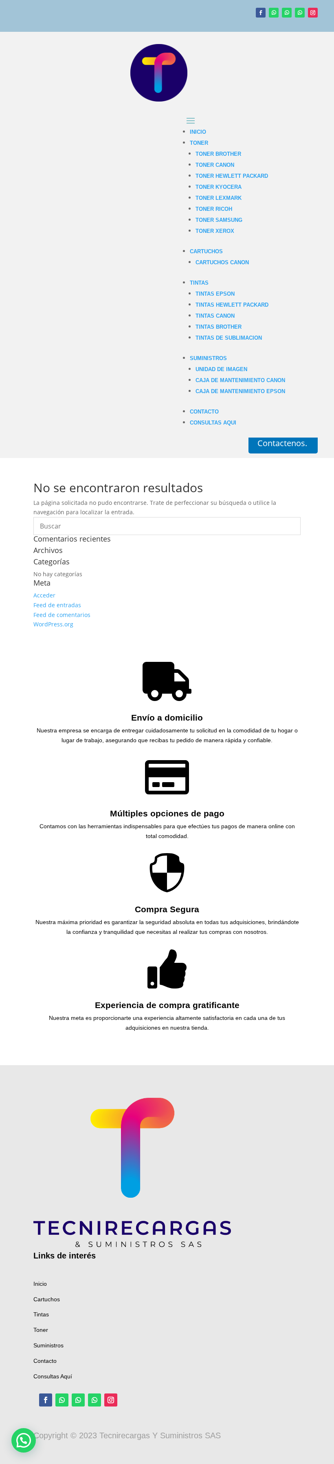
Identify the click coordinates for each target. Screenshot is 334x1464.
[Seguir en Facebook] (261, 13)
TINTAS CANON (215, 316)
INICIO (198, 132)
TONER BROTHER (218, 154)
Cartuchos (46, 1299)
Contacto (45, 1361)
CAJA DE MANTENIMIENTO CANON (240, 380)
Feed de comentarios (61, 615)
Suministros (48, 1345)
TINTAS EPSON (215, 294)
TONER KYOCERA (219, 187)
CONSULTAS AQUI (213, 423)
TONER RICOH (214, 209)
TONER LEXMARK (219, 198)
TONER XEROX (215, 231)
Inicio (40, 1283)
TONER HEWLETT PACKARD (232, 176)
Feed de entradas (57, 605)
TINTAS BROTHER (219, 327)
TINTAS (199, 283)
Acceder (44, 595)
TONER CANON (215, 165)
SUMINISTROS (208, 358)
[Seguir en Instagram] (313, 13)
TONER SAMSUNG (219, 220)
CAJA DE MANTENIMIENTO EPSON (240, 391)
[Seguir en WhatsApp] (274, 13)
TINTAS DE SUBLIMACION (229, 338)
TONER (199, 143)
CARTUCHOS (206, 251)
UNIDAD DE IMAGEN (221, 369)
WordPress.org (53, 624)
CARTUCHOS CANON (222, 262)
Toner (40, 1330)
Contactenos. (282, 443)
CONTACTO (204, 412)
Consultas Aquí (52, 1376)
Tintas (41, 1314)
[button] (23, 1440)
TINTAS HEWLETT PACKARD (232, 305)
